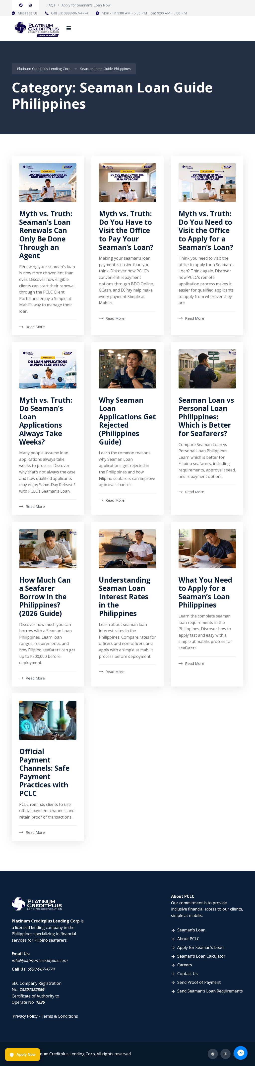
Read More (35, 326)
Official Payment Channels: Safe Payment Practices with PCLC (44, 772)
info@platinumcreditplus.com (39, 960)
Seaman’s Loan (191, 930)
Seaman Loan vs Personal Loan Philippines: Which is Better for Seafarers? (206, 416)
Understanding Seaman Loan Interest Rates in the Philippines (124, 596)
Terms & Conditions (59, 1016)
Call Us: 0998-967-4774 (69, 13)
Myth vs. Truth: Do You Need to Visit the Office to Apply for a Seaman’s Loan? (206, 230)
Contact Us (187, 973)
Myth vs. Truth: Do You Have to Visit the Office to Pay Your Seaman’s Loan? (126, 230)
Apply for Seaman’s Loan (200, 947)
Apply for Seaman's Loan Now (86, 5)
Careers (184, 965)
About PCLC (188, 938)
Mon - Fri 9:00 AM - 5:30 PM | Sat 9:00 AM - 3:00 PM (144, 13)
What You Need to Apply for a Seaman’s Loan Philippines (205, 592)
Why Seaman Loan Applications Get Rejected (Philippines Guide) (127, 421)
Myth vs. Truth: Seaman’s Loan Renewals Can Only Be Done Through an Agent (45, 234)
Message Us (28, 13)
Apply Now (26, 1054)
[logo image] (37, 28)
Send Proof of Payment (199, 982)
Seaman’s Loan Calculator (201, 956)
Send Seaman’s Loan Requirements (210, 991)
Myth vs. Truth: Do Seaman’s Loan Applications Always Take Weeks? (45, 421)
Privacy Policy (25, 1016)
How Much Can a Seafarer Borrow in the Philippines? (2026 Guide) (45, 596)
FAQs (51, 5)
